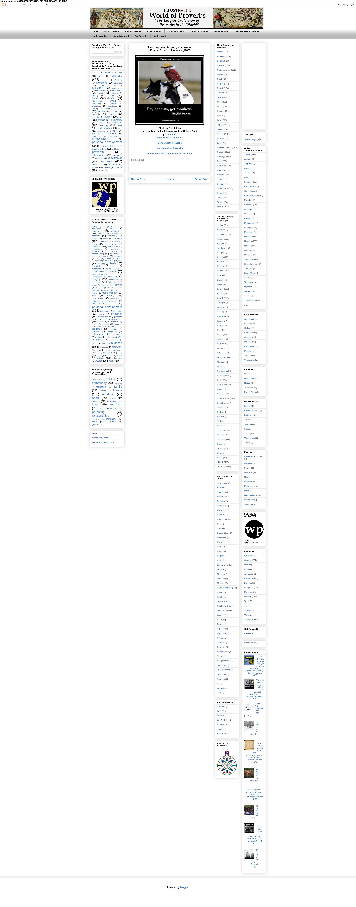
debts (94, 256)
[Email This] (132, 160)
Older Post (201, 179)
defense (108, 259)
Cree (219, 524)
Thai (246, 606)
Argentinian (249, 319)
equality (100, 93)
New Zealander (251, 495)
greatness (96, 106)
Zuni (219, 692)
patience (96, 301)
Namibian (248, 236)
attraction (96, 236)
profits (94, 324)
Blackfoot (221, 501)
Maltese (220, 362)
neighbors (96, 136)
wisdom (96, 164)
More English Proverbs (170, 143)
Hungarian (221, 316)
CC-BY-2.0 (169, 134)
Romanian (108, 73)
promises (118, 324)
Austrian (220, 243)
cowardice (113, 251)
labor (94, 285)
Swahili (247, 277)
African (220, 52)
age (120, 73)
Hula (246, 477)
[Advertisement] (254, 85)
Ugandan (248, 287)
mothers (95, 134)
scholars (99, 158)
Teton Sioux (222, 665)
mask (116, 290)
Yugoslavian (222, 467)
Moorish (220, 715)
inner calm (112, 277)
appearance (97, 231)
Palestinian (222, 375)
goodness (96, 103)
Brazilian (248, 323)
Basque (220, 252)
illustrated (248, 643)
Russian (220, 175)
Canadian (221, 271)
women (95, 167)
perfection (112, 136)
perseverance (99, 138)
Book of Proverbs (251, 411)
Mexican (248, 342)
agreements (97, 229)
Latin (219, 143)
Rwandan (248, 255)
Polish (219, 161)
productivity (113, 321)
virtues (119, 356)
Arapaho (221, 492)
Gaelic (220, 706)
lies (116, 288)
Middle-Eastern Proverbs (247, 31)
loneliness (111, 401)
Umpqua (221, 679)
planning (104, 311)
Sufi (246, 429)
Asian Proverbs (154, 31)
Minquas (221, 578)
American (221, 56)
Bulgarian (221, 266)
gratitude (114, 266)
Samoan (248, 504)
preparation (103, 317)
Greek (94, 73)
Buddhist (221, 61)
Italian (219, 120)
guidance (119, 269)
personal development (107, 142)
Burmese (248, 555)
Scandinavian (223, 403)
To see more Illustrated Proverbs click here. (169, 153)
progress (105, 324)
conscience (117, 88)
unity (120, 353)
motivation (111, 133)
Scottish (220, 184)
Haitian (247, 383)
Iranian (220, 111)
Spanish (220, 193)
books (101, 85)
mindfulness (101, 131)
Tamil (246, 601)
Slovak (220, 426)
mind (94, 296)
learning (104, 125)
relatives (95, 419)
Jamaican (248, 387)
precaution (108, 146)
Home (95, 31)
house (95, 401)
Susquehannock (224, 661)
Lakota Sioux (223, 565)
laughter (101, 123)
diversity (98, 261)
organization (114, 298)
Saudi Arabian (223, 398)
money (112, 131)
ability (94, 226)
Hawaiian (248, 472)
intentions (96, 282)
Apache (220, 487)
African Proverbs (133, 31)
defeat (97, 259)
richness (110, 337)
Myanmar (248, 592)
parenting (98, 412)
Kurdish (220, 138)
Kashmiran (249, 578)
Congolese (249, 191)
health (107, 108)
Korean (220, 134)
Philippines (249, 500)
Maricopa (221, 574)
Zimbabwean (250, 300)
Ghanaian (221, 97)
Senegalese (249, 259)
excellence (115, 93)
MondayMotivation (100, 438)
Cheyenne (221, 510)
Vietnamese (249, 619)
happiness (112, 106)
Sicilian (220, 421)
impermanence (99, 274)
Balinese (248, 463)
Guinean (248, 214)
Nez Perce (221, 597)
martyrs (107, 290)
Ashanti (247, 173)
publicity (114, 329)
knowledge (116, 119)
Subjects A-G (160, 36)
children (110, 379)
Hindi (246, 565)
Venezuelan (249, 360)
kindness (101, 119)
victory (109, 356)
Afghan (220, 225)
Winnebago (222, 688)
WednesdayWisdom (101, 442)
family (95, 95)
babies (94, 379)
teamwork (117, 347)
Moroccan (248, 232)
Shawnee (221, 647)
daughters (118, 383)
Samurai (248, 424)
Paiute (220, 620)
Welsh (220, 457)
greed (108, 269)
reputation (117, 155)
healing (95, 108)
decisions (118, 256)
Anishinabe (222, 483)
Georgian (221, 302)
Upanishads (249, 438)
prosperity (112, 326)
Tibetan (247, 610)
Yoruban (248, 296)
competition (113, 246)
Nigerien (248, 246)
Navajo (220, 592)
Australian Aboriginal (253, 456)
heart (119, 108)
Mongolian (249, 587)
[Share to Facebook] (140, 160)
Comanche (222, 519)
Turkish (220, 202)
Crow (219, 528)
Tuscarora (221, 674)
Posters (247, 633)
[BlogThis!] (135, 160)
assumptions (114, 233)
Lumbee (220, 569)
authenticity (117, 80)
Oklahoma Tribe (224, 606)
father (103, 391)
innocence (96, 117)
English (220, 84)
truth (109, 352)
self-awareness (114, 158)
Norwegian (222, 156)
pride (99, 319)
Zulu (246, 305)
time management (114, 350)
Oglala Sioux (222, 601)
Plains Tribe (222, 633)
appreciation (116, 231)
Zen (246, 442)
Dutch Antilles (250, 378)
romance (110, 419)
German (220, 93)
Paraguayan (249, 346)
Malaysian (248, 486)
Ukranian (221, 453)
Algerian (248, 159)
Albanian (221, 230)
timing (99, 353)
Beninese (248, 182)
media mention (104, 128)
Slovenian (221, 430)
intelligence (113, 279)
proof (99, 326)
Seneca (220, 642)
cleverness (104, 241)
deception (104, 256)
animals (117, 75)
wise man (112, 164)
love (120, 125)
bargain (95, 239)
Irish (219, 115)
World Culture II (121, 36)
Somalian (248, 268)
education (100, 90)
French (220, 88)
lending (101, 288)
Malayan (248, 481)
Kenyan (247, 218)
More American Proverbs (170, 148)
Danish (220, 74)
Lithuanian (221, 353)
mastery (95, 293)
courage (95, 251)
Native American (100, 36)
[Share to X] (137, 160)
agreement (111, 226)
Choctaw (221, 515)
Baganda (248, 177)
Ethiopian (248, 205)
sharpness (115, 340)
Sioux (219, 656)
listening (95, 290)
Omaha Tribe (223, 610)
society (95, 422)
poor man (117, 311)
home (114, 111)
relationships (98, 155)
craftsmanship (98, 254)
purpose (95, 331)
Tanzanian (248, 282)
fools (111, 95)
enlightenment (116, 90)
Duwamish (221, 537)
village (103, 422)
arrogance (104, 80)
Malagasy (248, 227)
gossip (113, 103)
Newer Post (138, 179)
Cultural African (224, 70)
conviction (114, 249)
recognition (112, 332)
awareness (101, 82)
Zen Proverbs (141, 36)
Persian (220, 725)
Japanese (221, 125)
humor (113, 114)
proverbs (98, 152)
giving (113, 101)
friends (95, 98)
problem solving (99, 149)
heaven (101, 111)
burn (115, 85)
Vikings (220, 729)
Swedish (221, 439)
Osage (220, 615)
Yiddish (220, 207)
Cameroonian (250, 186)
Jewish (220, 129)
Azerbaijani (222, 248)
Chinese (220, 65)
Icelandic (221, 321)
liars (108, 288)
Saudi (219, 179)
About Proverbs (111, 31)
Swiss (219, 444)
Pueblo (220, 638)
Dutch (219, 79)
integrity (108, 117)
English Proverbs (175, 31)
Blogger (184, 887)
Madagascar (249, 223)
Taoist (219, 197)
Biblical (247, 406)
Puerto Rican (250, 392)
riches (99, 337)
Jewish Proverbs (222, 31)
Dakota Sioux (223, 533)
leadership (116, 122)
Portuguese (222, 166)
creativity (114, 254)
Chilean (247, 328)
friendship (112, 98)
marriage (116, 404)
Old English (222, 720)
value (99, 355)
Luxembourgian (224, 357)
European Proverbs (199, 31)
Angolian (248, 163)
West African (249, 291)
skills (104, 343)
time (99, 350)
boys (101, 379)
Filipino (247, 468)
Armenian (221, 239)
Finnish (220, 293)
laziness (105, 285)
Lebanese (221, 348)
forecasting (100, 264)
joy (121, 117)
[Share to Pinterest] (142, 160)
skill (93, 343)
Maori (219, 366)
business (117, 238)
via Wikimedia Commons (170, 137)
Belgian (220, 257)
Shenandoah (222, 651)
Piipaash (221, 629)
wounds (101, 170)
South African (223, 188)
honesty (96, 114)
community (97, 88)
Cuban (247, 374)
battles (105, 239)
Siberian (220, 416)
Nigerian (221, 152)
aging (100, 76)
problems (115, 149)
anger (112, 229)
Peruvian (248, 351)
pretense (118, 317)
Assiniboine (222, 496)
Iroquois (220, 556)
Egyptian (248, 200)
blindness (118, 83)
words (107, 167)
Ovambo (248, 250)
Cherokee (221, 506)
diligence (118, 259)
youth (95, 424)
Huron (220, 551)
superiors (104, 347)
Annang (247, 168)
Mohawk (221, 583)
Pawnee (220, 624)
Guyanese (248, 337)
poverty (100, 314)
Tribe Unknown (223, 670)
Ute (218, 683)
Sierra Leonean (251, 264)
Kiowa (219, 560)
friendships (97, 101)
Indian (220, 106)
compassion (97, 246)
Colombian (249, 333)
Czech (220, 275)
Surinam (248, 355)
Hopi (219, 547)
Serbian (220, 412)
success (106, 161)
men (120, 128)
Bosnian (220, 261)
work (119, 167)
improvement (97, 277)
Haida (219, 542)
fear (120, 261)
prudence (97, 329)
